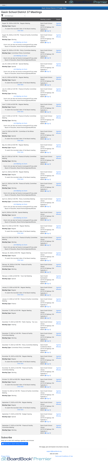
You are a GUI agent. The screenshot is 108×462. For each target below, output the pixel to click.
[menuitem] (66, 2)
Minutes (58, 25)
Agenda (58, 23)
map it (48, 31)
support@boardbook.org (54, 451)
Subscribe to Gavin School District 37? (15, 443)
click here (20, 30)
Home (3, 5)
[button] (66, 2)
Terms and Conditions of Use (64, 456)
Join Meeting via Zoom (20, 42)
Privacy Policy (5, 456)
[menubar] (54, 2)
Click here (20, 111)
